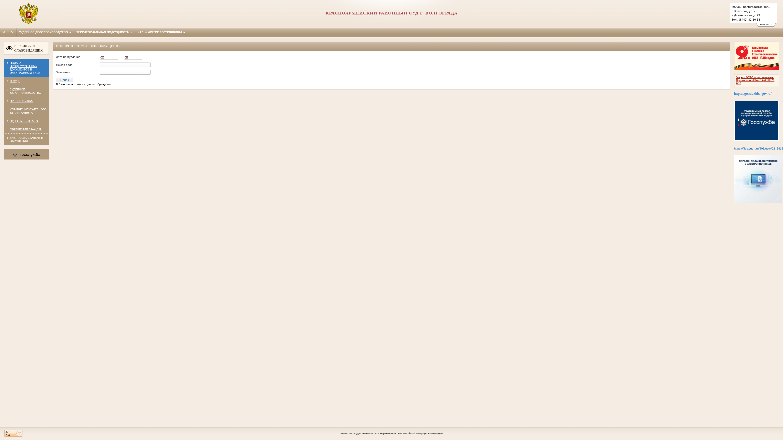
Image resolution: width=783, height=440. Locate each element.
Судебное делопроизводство (44, 32)
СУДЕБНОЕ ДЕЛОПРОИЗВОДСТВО (25, 91)
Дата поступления (68, 56)
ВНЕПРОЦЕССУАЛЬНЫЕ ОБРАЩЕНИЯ (26, 139)
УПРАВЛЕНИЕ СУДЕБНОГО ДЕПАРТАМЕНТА (28, 111)
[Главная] (4, 32)
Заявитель (63, 72)
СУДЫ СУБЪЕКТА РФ (24, 121)
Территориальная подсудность (103, 32)
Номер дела (64, 64)
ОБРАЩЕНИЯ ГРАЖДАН (26, 129)
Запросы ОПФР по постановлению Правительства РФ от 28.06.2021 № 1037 (755, 80)
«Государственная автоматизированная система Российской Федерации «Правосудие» (397, 433)
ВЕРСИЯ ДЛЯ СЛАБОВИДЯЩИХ (28, 48)
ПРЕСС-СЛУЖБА (21, 101)
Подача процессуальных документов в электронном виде (25, 67)
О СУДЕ (15, 81)
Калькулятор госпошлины (160, 32)
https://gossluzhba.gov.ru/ (753, 94)
